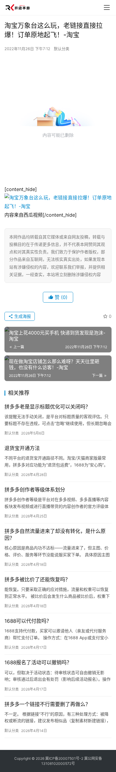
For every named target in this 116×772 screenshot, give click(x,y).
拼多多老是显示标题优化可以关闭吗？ (47, 407)
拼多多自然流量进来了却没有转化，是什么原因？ (55, 534)
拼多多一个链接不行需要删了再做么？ (47, 704)
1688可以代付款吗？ (27, 621)
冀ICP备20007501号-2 (64, 758)
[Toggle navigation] (107, 7)
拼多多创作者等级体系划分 (34, 490)
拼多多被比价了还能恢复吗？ (37, 580)
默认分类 (61, 48)
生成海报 (22, 316)
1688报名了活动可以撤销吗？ (38, 662)
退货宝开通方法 (22, 448)
